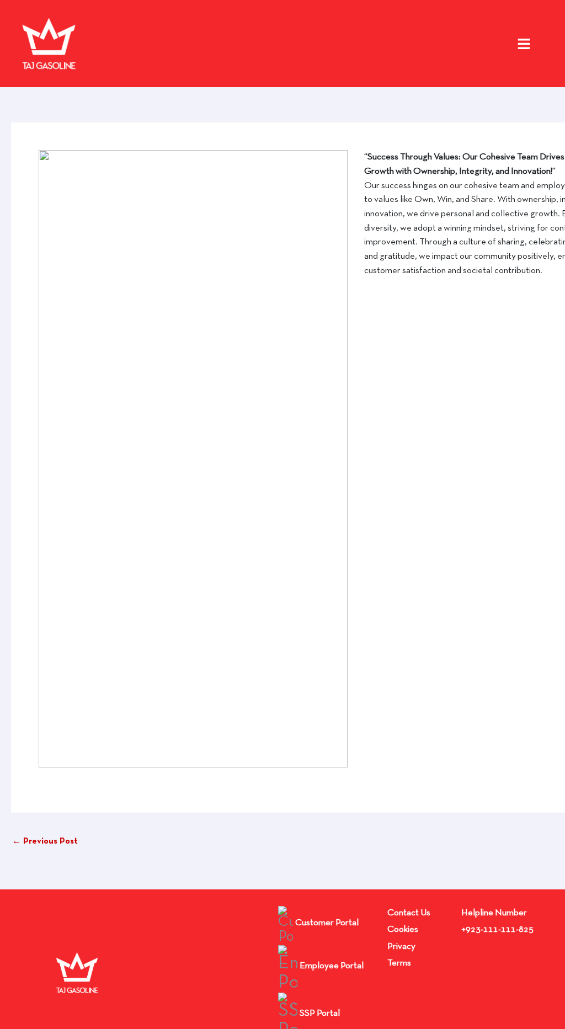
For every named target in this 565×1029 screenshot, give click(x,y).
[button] (526, 43)
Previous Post (45, 841)
